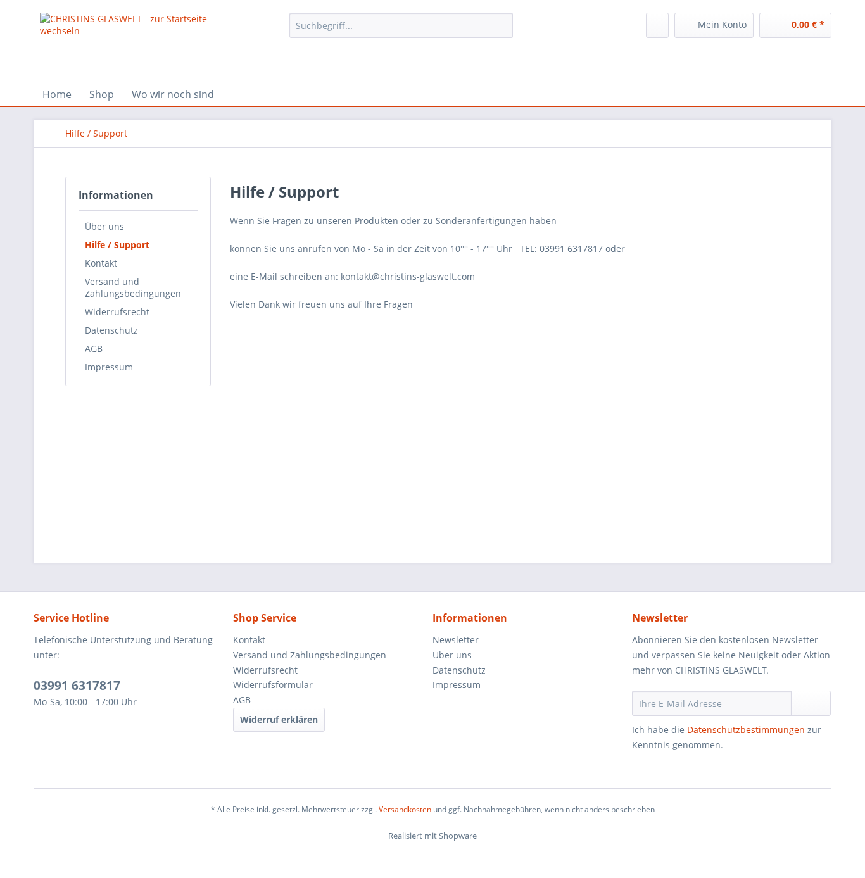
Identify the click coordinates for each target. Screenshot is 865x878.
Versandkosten (405, 809)
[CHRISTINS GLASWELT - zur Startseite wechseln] (135, 44)
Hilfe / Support (117, 245)
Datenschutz (111, 330)
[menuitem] (401, 31)
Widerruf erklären (279, 719)
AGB (94, 348)
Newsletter (455, 640)
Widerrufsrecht (117, 312)
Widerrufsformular (273, 685)
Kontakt (101, 263)
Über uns (104, 226)
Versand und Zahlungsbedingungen (133, 287)
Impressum (109, 367)
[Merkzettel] (657, 25)
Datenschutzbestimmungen (746, 730)
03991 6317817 (77, 685)
